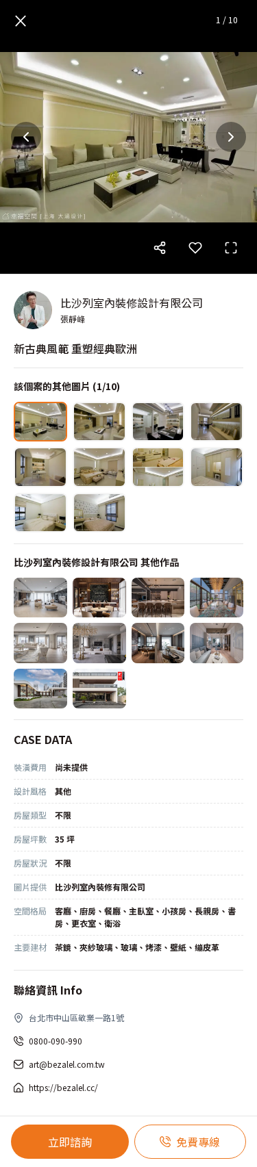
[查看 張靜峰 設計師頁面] (33, 310)
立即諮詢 (70, 1141)
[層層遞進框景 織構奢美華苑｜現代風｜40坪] (158, 597)
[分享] (160, 248)
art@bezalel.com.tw (67, 1064)
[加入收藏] (195, 248)
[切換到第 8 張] (216, 467)
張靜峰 (72, 318)
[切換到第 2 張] (99, 421)
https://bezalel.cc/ (63, 1087)
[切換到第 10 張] (99, 513)
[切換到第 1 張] (40, 421)
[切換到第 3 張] (158, 421)
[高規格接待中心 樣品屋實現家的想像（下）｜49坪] (158, 643)
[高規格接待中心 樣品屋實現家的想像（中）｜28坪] (216, 643)
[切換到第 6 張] (99, 467)
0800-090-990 (55, 1041)
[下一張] (231, 137)
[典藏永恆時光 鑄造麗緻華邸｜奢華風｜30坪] (99, 643)
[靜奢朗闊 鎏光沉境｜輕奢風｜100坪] (40, 597)
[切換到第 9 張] (40, 513)
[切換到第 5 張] (40, 467)
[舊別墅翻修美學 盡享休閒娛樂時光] (216, 597)
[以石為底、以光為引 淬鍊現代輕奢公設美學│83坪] (99, 597)
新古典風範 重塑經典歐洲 (75, 348)
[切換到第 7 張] (158, 467)
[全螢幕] (231, 248)
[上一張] (26, 137)
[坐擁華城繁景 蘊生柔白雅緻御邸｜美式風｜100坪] (40, 643)
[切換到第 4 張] (216, 421)
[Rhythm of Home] (99, 688)
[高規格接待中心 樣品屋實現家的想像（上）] (40, 688)
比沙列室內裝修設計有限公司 (131, 302)
